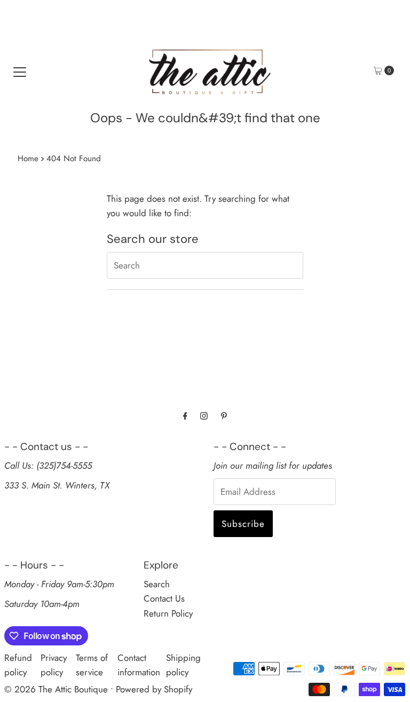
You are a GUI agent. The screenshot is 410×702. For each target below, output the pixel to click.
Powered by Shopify (154, 689)
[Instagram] (204, 415)
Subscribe (243, 523)
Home (28, 158)
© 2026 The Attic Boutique (56, 689)
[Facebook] (185, 415)
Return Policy (168, 613)
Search (157, 584)
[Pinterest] (224, 415)
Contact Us (164, 598)
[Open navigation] (19, 70)
